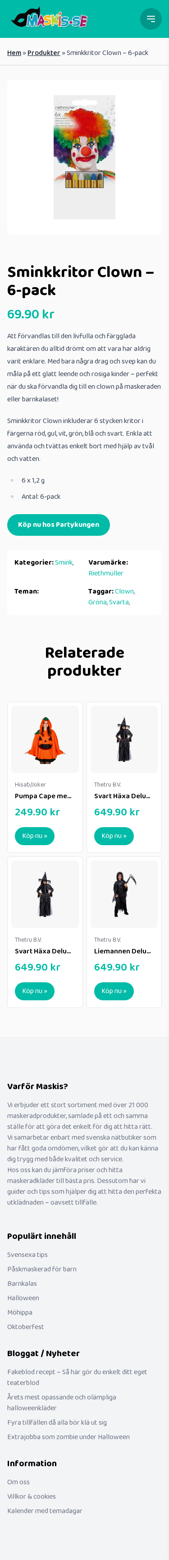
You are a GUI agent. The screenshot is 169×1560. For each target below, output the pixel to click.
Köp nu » (34, 836)
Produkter (43, 53)
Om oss (18, 1482)
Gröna (97, 602)
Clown (124, 591)
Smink (64, 562)
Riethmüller (105, 573)
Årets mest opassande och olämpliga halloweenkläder (61, 1403)
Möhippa (19, 1312)
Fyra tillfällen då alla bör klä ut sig (57, 1422)
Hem (14, 53)
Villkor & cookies (31, 1496)
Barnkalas (22, 1283)
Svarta (119, 602)
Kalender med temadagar (44, 1511)
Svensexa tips (27, 1255)
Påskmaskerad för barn (42, 1269)
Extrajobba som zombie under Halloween (68, 1437)
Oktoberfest (25, 1327)
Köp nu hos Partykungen (58, 524)
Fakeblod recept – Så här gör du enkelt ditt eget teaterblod (77, 1378)
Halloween (23, 1298)
